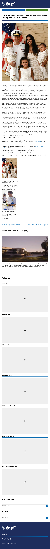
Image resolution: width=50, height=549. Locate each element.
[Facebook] (2, 539)
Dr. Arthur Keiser (37, 141)
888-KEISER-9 (20, 154)
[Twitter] (5, 539)
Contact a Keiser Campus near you (33, 154)
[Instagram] (8, 539)
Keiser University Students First (9, 268)
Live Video (28, 10)
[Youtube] (10, 539)
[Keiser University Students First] (25, 249)
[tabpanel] (25, 253)
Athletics (4, 10)
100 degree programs (11, 145)
